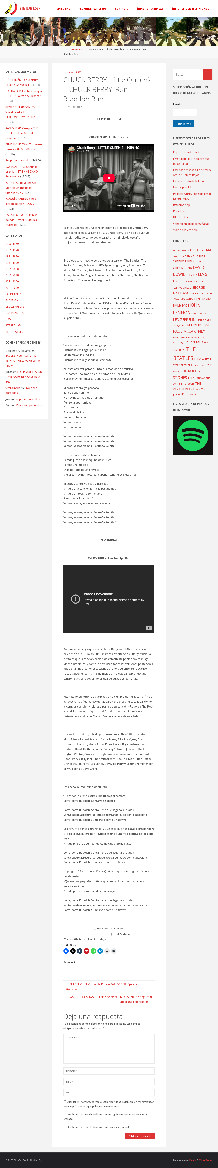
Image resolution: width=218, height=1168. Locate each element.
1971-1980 (12, 256)
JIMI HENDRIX (203, 298)
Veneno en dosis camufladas (191, 224)
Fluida (192, 1160)
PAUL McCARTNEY (189, 331)
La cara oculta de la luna (188, 181)
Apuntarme (183, 124)
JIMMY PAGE (181, 305)
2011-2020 (12, 281)
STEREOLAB (13, 325)
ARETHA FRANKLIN (181, 250)
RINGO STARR (180, 337)
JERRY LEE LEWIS (187, 298)
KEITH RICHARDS (198, 313)
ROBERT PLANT (197, 337)
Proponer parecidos (27, 399)
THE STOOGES (187, 384)
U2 (182, 394)
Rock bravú (180, 211)
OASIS (9, 319)
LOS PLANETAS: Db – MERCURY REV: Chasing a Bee (23, 377)
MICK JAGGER (179, 325)
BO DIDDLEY (13, 294)
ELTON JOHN (191, 275)
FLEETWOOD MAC (182, 287)
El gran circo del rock (186, 152)
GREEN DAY (196, 293)
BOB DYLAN (200, 250)
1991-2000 (12, 269)
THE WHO (195, 389)
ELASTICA (11, 300)
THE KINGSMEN (200, 365)
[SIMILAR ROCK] (11, 8)
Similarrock (12, 388)
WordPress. (206, 1160)
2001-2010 (12, 275)
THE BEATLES (14, 332)
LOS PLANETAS (15, 313)
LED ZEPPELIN (14, 306)
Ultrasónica (180, 217)
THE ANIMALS (195, 342)
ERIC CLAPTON (195, 281)
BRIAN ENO (191, 256)
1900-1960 (76, 49)
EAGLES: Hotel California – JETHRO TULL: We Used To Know (22, 360)
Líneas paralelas (183, 187)
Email (178, 104)
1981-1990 (12, 263)
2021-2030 (12, 288)
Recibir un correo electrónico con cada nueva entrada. (99, 1127)
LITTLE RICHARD (203, 320)
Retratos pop (181, 205)
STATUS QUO (179, 342)
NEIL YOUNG (194, 325)
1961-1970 (12, 250)
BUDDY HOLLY (200, 261)
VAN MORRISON (192, 394)
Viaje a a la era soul (185, 230)
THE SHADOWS (196, 378)
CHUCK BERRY (182, 268)
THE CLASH (200, 359)
